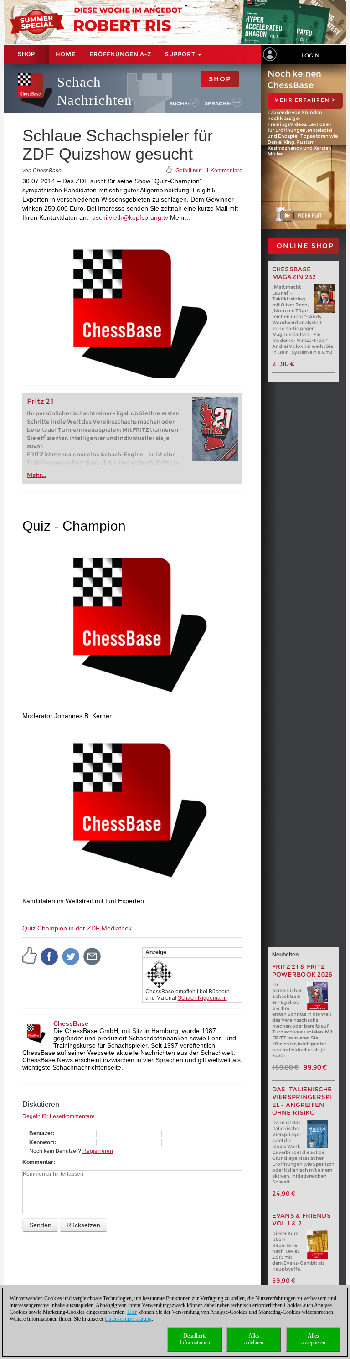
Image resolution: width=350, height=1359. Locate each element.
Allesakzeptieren (313, 1339)
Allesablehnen (253, 1339)
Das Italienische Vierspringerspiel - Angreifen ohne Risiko (302, 1100)
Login (310, 55)
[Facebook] (50, 956)
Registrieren (97, 1151)
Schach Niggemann (202, 998)
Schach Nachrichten (94, 91)
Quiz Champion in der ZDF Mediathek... (79, 928)
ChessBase (70, 1023)
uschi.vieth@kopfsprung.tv (130, 217)
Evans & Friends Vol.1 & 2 (301, 1219)
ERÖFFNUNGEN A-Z (120, 54)
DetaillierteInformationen (195, 1339)
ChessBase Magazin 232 (294, 273)
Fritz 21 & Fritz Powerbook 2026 (302, 970)
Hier (132, 1312)
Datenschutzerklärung (128, 1319)
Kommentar (37, 1162)
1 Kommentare (224, 170)
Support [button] (181, 54)
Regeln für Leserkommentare (58, 1116)
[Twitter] (71, 956)
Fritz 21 (40, 401)
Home (66, 54)
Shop (26, 54)
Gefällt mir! (188, 170)
